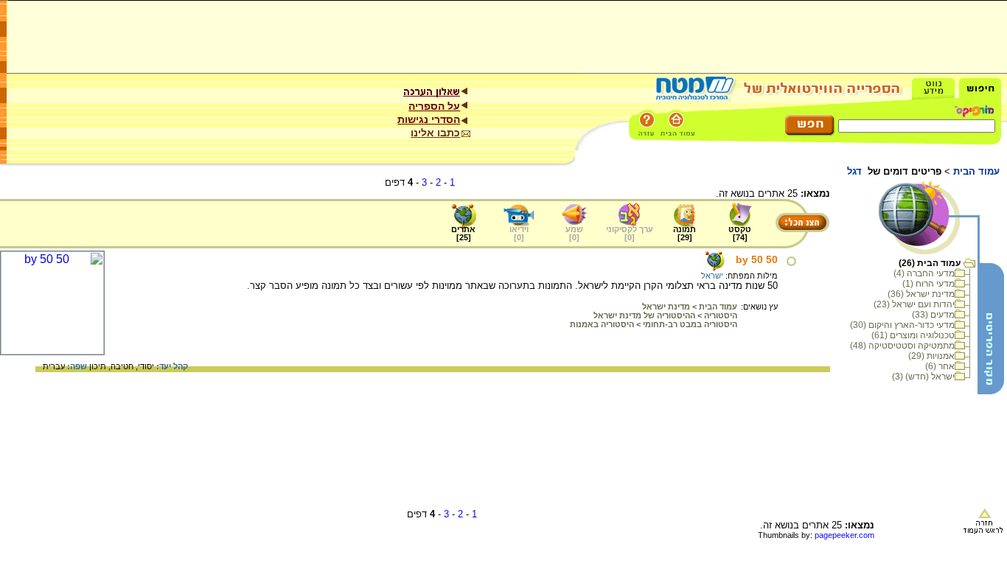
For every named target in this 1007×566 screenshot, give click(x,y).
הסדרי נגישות (428, 119)
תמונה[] (684, 233)
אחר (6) (940, 366)
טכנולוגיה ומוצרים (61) (913, 335)
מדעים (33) (933, 315)
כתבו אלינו (435, 133)
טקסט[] (739, 233)
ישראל (712, 275)
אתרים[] (463, 233)
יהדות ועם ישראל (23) (914, 304)
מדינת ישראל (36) (921, 294)
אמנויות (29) (931, 356)
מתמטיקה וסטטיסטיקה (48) (902, 345)
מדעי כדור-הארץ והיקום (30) (902, 325)
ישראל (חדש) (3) (923, 376)
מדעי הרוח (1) (928, 284)
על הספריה (434, 106)
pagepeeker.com (844, 535)
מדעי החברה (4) (924, 273)
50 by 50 (757, 259)
